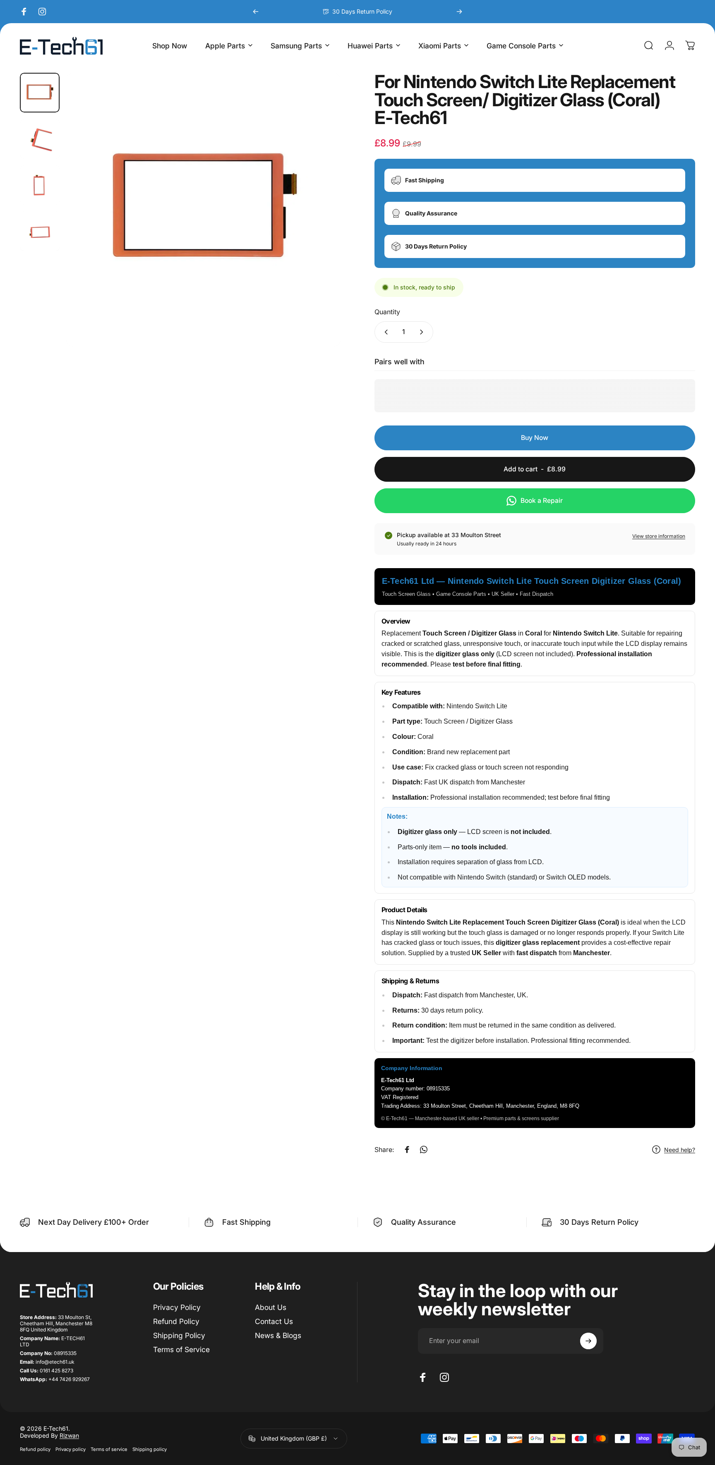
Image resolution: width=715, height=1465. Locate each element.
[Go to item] (40, 92)
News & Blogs (278, 1335)
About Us (270, 1307)
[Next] (459, 11)
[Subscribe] (588, 1341)
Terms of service (109, 1449)
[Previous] (256, 11)
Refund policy (35, 1449)
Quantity (387, 311)
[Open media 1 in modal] (203, 210)
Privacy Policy (177, 1307)
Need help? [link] (679, 1149)
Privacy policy (70, 1449)
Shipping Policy (179, 1335)
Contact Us (274, 1321)
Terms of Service (181, 1349)
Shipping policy (149, 1449)
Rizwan (69, 1435)
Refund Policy (176, 1321)
